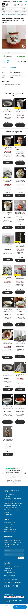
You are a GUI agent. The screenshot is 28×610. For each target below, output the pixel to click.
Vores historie (8, 525)
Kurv (25, 5)
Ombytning (7, 496)
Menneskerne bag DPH (11, 522)
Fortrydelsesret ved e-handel (13, 503)
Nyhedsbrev (8, 536)
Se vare (8, 125)
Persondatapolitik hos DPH (12, 505)
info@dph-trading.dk (10, 579)
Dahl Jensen (13, 67)
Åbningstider (8, 527)
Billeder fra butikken (10, 529)
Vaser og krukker (21, 14)
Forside (5, 14)
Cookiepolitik (8, 514)
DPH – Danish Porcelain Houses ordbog (13, 511)
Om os (6, 519)
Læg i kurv (20, 607)
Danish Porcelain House (7, 5)
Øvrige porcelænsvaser (2, 14)
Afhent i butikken (9, 494)
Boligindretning (12, 14)
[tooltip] (8, 111)
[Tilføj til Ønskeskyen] (7, 61)
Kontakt (7, 563)
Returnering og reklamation (12, 498)
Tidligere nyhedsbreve (11, 531)
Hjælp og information (11, 491)
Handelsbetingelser (10, 501)
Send (20, 557)
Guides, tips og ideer (10, 507)
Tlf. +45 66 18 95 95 (9, 576)
